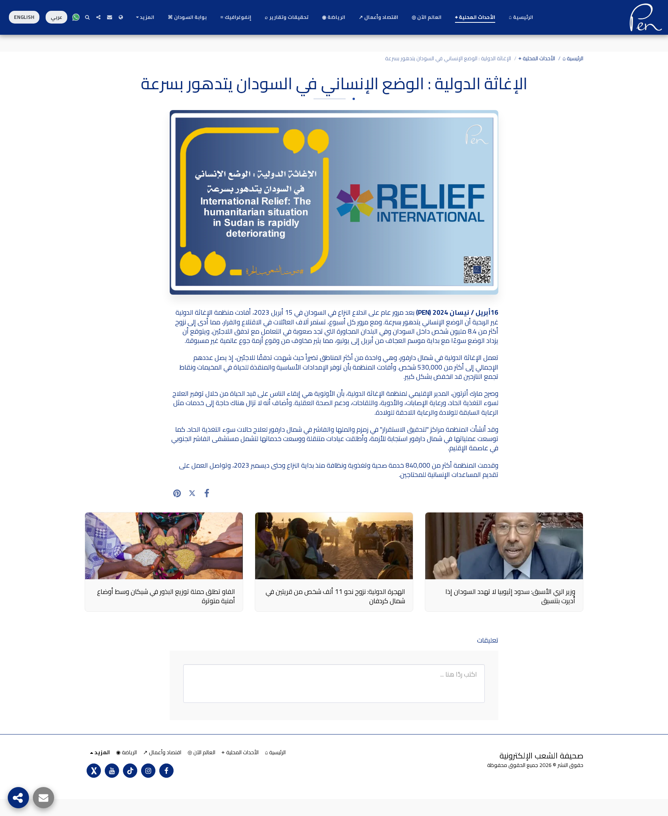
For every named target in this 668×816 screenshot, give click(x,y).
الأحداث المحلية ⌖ (536, 58)
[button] (109, 17)
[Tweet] (192, 493)
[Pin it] (177, 493)
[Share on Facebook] (207, 493)
